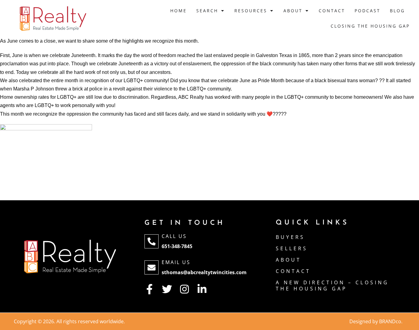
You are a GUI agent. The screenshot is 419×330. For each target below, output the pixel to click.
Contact (332, 10)
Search (207, 10)
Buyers (290, 237)
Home (178, 10)
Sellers (292, 248)
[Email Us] (151, 267)
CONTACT (293, 271)
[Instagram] (184, 289)
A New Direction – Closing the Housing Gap (332, 285)
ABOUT (288, 260)
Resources (250, 10)
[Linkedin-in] (202, 289)
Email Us (176, 262)
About (292, 10)
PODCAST (367, 10)
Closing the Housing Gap (370, 26)
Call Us (174, 236)
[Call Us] (151, 241)
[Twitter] (167, 289)
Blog (397, 10)
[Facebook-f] (149, 289)
